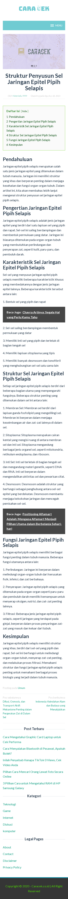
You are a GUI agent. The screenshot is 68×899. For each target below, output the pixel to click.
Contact (8, 854)
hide (24, 111)
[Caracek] (34, 8)
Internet (8, 817)
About (7, 847)
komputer (9, 831)
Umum (21, 687)
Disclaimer (10, 860)
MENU (58, 25)
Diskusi (7, 824)
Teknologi (9, 804)
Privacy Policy (12, 867)
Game (7, 811)
